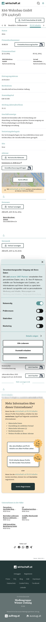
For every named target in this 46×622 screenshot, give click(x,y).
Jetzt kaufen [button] (33, 367)
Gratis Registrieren (23, 486)
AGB (27, 579)
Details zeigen (32, 336)
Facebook (35, 583)
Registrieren (28, 574)
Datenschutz (11, 583)
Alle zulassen (23, 343)
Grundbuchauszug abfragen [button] (15, 168)
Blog (21, 579)
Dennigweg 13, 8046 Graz (11, 163)
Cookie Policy (24, 583)
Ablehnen (23, 358)
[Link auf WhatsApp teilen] (23, 547)
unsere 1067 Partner (19, 277)
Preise (8, 579)
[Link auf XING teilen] (31, 547)
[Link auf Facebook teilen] (19, 547)
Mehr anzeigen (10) (23, 382)
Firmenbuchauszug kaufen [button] (27, 44)
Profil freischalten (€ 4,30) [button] (31, 20)
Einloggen (17, 574)
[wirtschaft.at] (11, 3)
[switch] (39, 311)
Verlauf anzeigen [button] (14, 207)
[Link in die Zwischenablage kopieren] (15, 547)
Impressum (36, 579)
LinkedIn (23, 587)
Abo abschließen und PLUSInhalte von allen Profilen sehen (24, 446)
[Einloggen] (43, 3)
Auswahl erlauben (23, 350)
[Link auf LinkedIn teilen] (27, 547)
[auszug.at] (33, 617)
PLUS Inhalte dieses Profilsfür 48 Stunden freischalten (24, 460)
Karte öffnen (23, 180)
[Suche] (38, 3)
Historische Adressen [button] (16, 157)
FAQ (14, 579)
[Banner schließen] (42, 262)
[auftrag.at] (12, 617)
